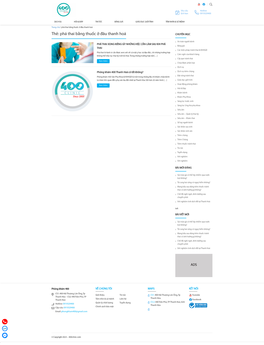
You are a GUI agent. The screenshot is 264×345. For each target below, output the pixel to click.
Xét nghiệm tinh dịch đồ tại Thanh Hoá (193, 202)
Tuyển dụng (182, 152)
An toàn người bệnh (185, 42)
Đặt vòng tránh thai (185, 76)
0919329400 (68, 304)
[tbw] (198, 305)
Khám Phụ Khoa (184, 97)
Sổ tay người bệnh (185, 123)
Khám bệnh (182, 93)
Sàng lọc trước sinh (185, 101)
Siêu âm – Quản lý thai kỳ (188, 114)
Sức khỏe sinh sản (184, 131)
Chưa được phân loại (186, 63)
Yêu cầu (184, 11)
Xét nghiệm (182, 157)
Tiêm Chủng (182, 140)
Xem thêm (103, 61)
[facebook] (203, 4)
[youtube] (199, 4)
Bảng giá (181, 46)
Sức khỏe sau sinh (184, 127)
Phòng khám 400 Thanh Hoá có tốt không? (120, 72)
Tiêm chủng (182, 135)
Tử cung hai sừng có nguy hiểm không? (193, 183)
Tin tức (98, 22)
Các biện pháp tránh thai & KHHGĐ (192, 50)
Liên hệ (123, 299)
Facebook (196, 300)
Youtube (196, 295)
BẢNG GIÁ (119, 22)
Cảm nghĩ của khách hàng (188, 54)
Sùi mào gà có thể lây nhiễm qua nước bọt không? (193, 176)
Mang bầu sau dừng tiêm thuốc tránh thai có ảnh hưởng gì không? (193, 188)
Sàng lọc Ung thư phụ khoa (188, 106)
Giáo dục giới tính (144, 22)
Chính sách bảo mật (105, 307)
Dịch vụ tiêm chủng (185, 72)
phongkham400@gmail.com (74, 311)
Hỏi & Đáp (78, 22)
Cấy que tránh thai (185, 59)
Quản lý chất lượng (104, 303)
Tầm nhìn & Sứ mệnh (175, 22)
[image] (73, 53)
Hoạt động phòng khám (187, 84)
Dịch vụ (58, 22)
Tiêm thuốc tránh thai (186, 144)
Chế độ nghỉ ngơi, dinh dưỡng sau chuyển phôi (191, 195)
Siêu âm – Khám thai (186, 118)
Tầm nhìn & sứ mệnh (105, 299)
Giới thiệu (100, 295)
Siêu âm (180, 110)
